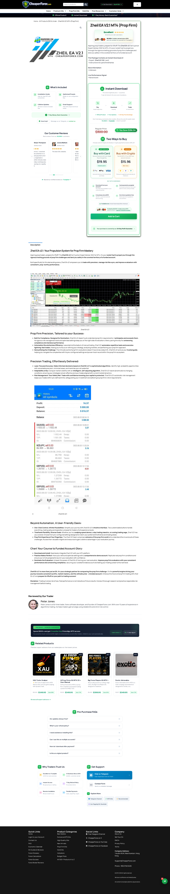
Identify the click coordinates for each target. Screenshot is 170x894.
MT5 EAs (110, 799)
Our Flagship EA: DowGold (98, 804)
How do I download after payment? (62, 746)
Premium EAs (59, 11)
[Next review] (80, 156)
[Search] (86, 4)
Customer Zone (115, 11)
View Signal (131, 632)
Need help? (44, 121)
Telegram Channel (96, 799)
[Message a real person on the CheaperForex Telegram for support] (165, 881)
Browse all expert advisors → (41, 699)
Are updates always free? (59, 719)
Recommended (123, 799)
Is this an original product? (59, 753)
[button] (80, 27)
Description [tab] (35, 245)
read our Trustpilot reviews (123, 210)
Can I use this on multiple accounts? (62, 739)
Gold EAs (85, 11)
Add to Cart (114, 216)
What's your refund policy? (59, 726)
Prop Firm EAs (74, 11)
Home (48, 11)
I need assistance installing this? (61, 733)
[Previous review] (31, 156)
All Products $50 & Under (48, 21)
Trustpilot (112, 121)
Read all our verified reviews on (57, 179)
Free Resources (98, 11)
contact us (72, 121)
